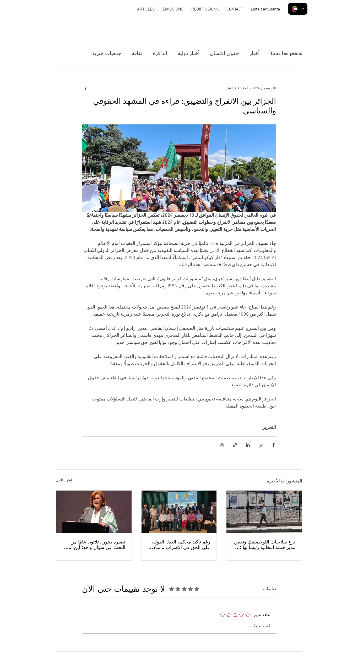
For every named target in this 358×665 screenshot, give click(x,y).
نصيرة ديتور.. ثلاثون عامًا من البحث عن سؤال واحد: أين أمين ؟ (94, 544)
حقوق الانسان (224, 53)
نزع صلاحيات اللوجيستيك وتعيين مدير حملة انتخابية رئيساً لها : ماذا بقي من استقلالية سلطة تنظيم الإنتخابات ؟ (264, 544)
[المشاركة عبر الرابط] (234, 445)
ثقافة (137, 53)
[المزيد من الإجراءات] (85, 88)
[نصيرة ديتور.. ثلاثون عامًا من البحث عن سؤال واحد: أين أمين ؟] (94, 512)
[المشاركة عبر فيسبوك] (273, 445)
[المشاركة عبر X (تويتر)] (260, 445)
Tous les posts (286, 53)
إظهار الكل (64, 480)
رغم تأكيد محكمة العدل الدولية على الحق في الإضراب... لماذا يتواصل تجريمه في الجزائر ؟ (180, 544)
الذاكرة (160, 53)
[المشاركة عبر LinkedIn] (247, 445)
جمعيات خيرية (106, 53)
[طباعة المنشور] (222, 445)
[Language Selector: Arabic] (297, 9)
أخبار (254, 53)
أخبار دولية (188, 53)
